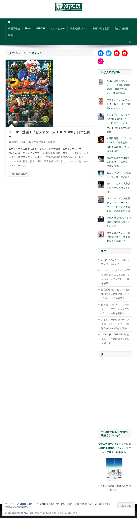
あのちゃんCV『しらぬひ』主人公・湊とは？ (115, 261)
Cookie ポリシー (72, 513)
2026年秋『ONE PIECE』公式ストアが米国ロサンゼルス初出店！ (115, 339)
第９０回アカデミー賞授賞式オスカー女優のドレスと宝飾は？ (118, 236)
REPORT (40, 28)
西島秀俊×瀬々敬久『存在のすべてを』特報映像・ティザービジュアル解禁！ (115, 294)
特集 (10, 35)
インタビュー (58, 28)
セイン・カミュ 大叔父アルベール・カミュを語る (118, 187)
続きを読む (21, 174)
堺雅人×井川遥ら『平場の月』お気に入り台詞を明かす (119, 221)
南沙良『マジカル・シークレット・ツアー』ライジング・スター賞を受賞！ (115, 309)
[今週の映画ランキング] (115, 469)
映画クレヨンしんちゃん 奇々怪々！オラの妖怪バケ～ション (118, 104)
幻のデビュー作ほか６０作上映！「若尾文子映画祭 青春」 (118, 161)
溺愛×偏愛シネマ (79, 28)
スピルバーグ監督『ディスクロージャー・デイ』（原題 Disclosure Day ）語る (115, 324)
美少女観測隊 (122, 28)
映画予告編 (14, 28)
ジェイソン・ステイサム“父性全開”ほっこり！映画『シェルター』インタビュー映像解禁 (118, 123)
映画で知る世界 (101, 28)
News (28, 28)
